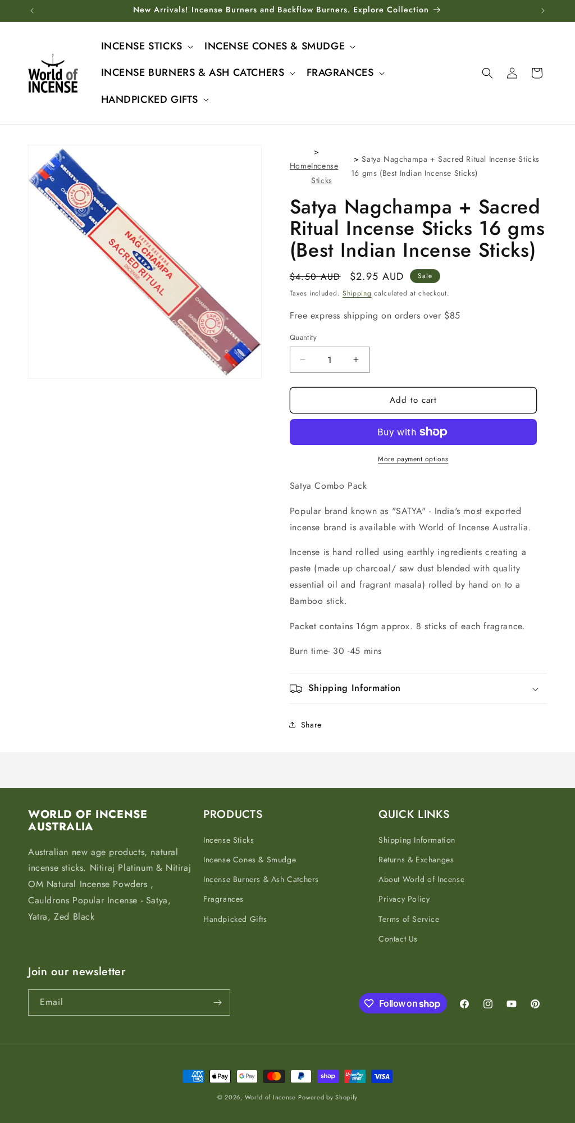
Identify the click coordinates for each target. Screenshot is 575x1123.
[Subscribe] (217, 1002)
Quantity (303, 337)
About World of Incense (421, 879)
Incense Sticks (228, 839)
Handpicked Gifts (235, 919)
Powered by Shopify (328, 1097)
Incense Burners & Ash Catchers (261, 879)
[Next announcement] (543, 10)
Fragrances (223, 898)
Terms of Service (409, 919)
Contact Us (398, 938)
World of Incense (270, 1097)
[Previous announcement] (32, 10)
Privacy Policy (404, 898)
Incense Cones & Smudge (249, 859)
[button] (146, 46)
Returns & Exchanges (416, 859)
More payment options (413, 459)
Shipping (357, 293)
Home (300, 165)
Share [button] (311, 724)
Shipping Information (416, 839)
